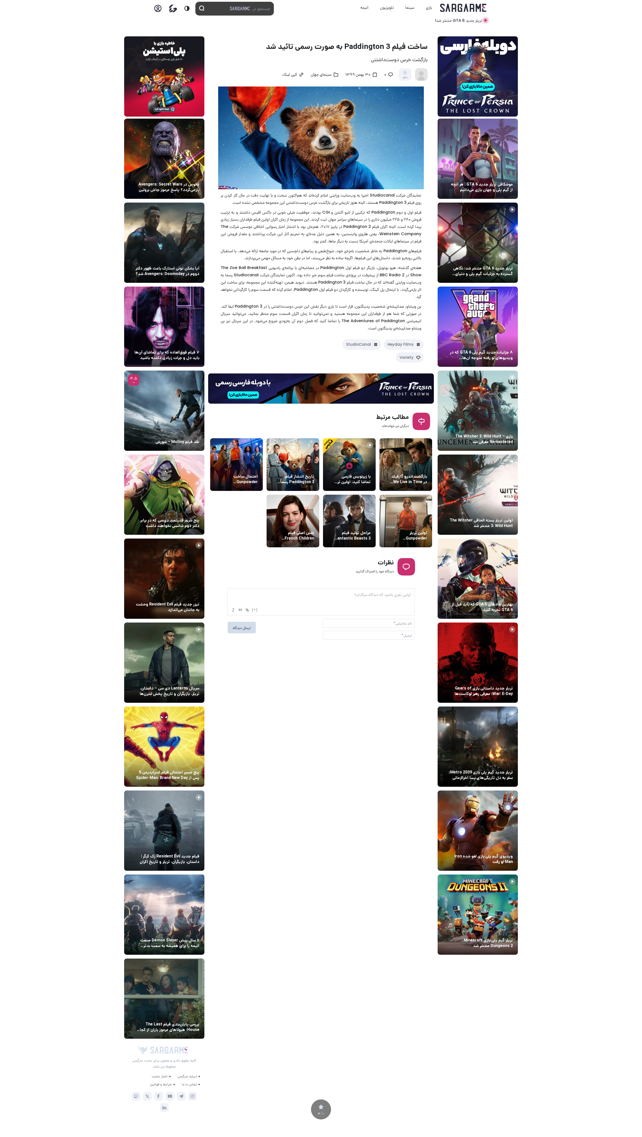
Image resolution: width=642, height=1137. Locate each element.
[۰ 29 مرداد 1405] (478, 914)
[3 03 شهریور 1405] (164, 579)
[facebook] (158, 1096)
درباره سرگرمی (187, 1076)
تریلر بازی (504, 258)
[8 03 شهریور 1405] (478, 327)
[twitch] (136, 1096)
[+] (255, 609)
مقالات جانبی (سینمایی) (179, 342)
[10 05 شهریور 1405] (164, 159)
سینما (409, 7)
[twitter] (147, 1096)
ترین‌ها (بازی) (501, 594)
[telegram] (181, 1096)
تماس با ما (189, 1084)
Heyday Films (400, 344)
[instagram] (192, 1096)
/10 (405, 77)
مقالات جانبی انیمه (184, 930)
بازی (429, 7)
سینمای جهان (321, 75)
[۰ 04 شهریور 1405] (478, 411)
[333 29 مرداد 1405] (164, 914)
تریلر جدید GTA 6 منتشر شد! (458, 20)
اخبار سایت (160, 1076)
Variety (406, 357)
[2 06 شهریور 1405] (478, 159)
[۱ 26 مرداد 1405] (164, 663)
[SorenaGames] (143, 1050)
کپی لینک (289, 75)
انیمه (364, 7)
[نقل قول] (240, 610)
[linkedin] (164, 1107)
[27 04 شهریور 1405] (164, 495)
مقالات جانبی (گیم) (497, 175)
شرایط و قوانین (161, 1084)
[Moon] (187, 8)
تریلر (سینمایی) (357, 467)
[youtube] (170, 1096)
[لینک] (247, 610)
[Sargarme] (463, 8)
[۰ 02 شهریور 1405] (164, 998)
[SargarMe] (169, 1050)
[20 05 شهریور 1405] (164, 243)
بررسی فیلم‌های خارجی (181, 432)
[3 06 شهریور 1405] (478, 243)
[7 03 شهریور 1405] (478, 831)
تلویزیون (387, 7)
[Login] (158, 10)
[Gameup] (173, 8)
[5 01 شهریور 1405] (164, 831)
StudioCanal (358, 344)
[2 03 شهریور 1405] (164, 411)
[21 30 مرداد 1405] (164, 747)
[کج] (233, 610)
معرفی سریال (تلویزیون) (180, 678)
